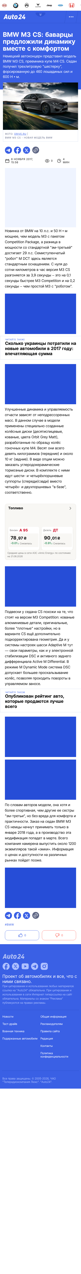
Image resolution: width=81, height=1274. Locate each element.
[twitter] (26, 150)
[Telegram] (34, 966)
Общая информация (53, 1016)
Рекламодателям (51, 1024)
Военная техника (14, 1031)
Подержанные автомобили (20, 1038)
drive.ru (20, 133)
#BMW (9, 924)
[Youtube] (25, 966)
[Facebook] (6, 966)
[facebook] (17, 150)
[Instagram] (44, 966)
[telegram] (8, 150)
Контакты (46, 1046)
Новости (8, 1016)
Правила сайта (50, 1031)
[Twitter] (15, 966)
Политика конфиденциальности (54, 1055)
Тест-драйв (10, 1024)
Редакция (46, 1038)
